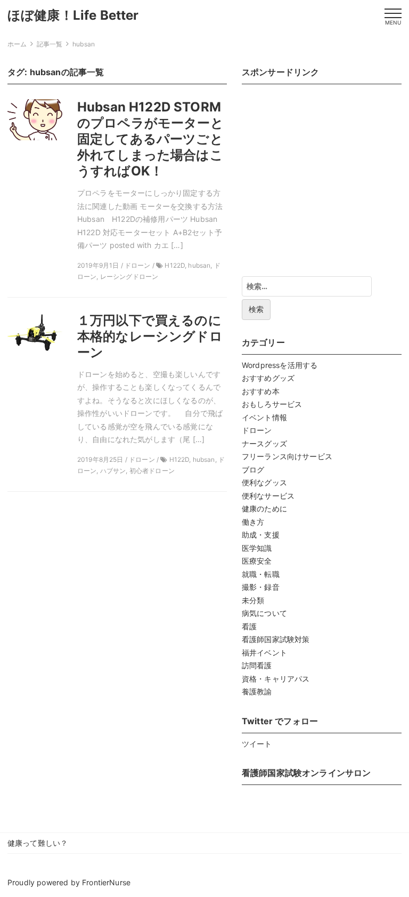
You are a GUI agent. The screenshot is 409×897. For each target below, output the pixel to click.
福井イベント (264, 652)
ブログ (253, 469)
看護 (249, 626)
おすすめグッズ (268, 377)
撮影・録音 (261, 586)
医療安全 (257, 560)
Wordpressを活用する (279, 365)
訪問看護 (257, 665)
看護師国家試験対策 (275, 639)
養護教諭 (257, 691)
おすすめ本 (261, 391)
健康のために (264, 508)
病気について (264, 613)
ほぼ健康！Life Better (73, 15)
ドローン (257, 430)
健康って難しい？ (37, 842)
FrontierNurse (106, 882)
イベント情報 (264, 417)
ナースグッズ (264, 443)
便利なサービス (268, 495)
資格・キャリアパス (275, 678)
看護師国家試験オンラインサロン (306, 772)
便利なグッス (264, 482)
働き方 (253, 521)
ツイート (257, 743)
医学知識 (257, 547)
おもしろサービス (272, 404)
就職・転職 (261, 574)
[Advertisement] (322, 181)
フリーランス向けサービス (287, 456)
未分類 (253, 600)
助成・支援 (261, 534)
